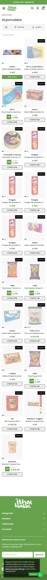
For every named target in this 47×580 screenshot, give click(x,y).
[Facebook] (3, 563)
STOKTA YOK (35, 77)
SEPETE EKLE (12, 77)
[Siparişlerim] (37, 8)
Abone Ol (39, 554)
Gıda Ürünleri (7, 15)
